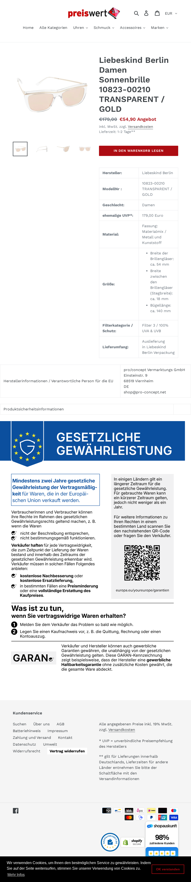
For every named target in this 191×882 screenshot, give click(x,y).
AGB (60, 724)
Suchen (19, 724)
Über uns (41, 724)
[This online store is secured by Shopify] (132, 846)
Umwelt (50, 744)
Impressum (58, 731)
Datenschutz (24, 744)
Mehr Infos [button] (16, 875)
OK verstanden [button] (168, 869)
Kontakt (65, 737)
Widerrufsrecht (26, 751)
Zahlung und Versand (32, 737)
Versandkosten (140, 127)
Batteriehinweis (27, 731)
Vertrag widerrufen (67, 751)
